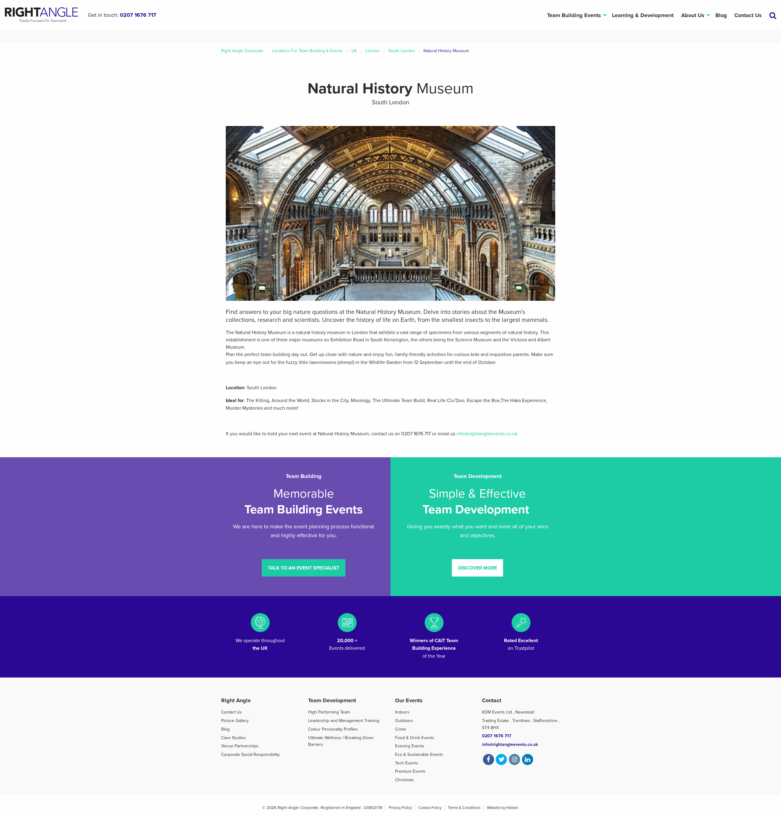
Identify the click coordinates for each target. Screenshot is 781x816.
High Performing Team (329, 712)
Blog (721, 15)
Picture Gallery (235, 720)
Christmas (404, 779)
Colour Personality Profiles (333, 729)
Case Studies (233, 737)
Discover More (477, 568)
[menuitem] (575, 15)
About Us (692, 15)
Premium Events (410, 771)
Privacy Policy (400, 807)
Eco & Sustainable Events (419, 754)
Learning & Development (643, 15)
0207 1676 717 (138, 15)
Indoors (402, 712)
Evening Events (409, 746)
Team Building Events (574, 15)
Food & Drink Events (414, 737)
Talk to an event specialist (303, 568)
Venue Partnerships (239, 746)
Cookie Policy (429, 807)
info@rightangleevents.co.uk (486, 434)
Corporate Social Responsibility (250, 754)
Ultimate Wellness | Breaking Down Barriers (341, 741)
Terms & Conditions (464, 807)
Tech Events (406, 763)
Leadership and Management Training (343, 720)
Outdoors (404, 720)
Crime (400, 729)
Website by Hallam (502, 807)
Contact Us (748, 15)
